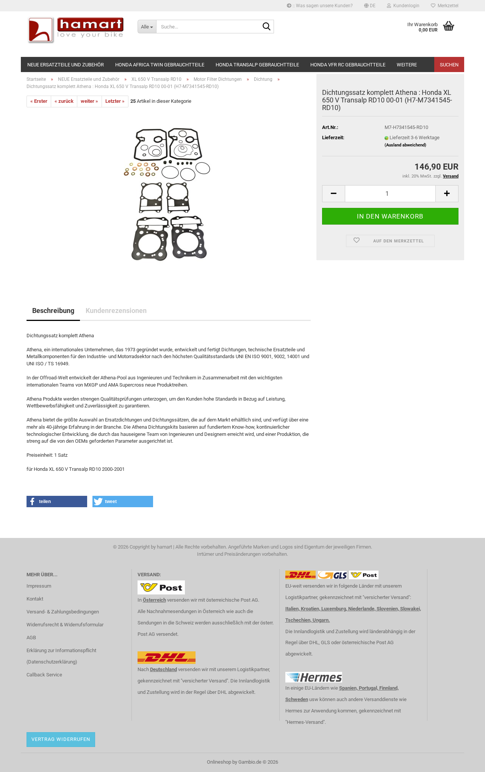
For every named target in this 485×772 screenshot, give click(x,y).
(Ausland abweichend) (405, 145)
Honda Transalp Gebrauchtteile (257, 65)
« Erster (38, 101)
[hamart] (76, 34)
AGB (31, 637)
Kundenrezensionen (116, 310)
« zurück (64, 101)
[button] (369, 5)
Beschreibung (53, 310)
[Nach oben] (464, 761)
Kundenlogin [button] (405, 5)
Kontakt (35, 599)
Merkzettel (446, 5)
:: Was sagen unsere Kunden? (322, 5)
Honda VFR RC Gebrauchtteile (347, 65)
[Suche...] (267, 27)
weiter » (89, 101)
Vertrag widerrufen (60, 739)
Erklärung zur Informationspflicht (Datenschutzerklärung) (61, 656)
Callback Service (44, 675)
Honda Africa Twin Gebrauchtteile (159, 65)
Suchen (449, 65)
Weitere (407, 65)
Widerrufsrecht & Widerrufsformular (65, 624)
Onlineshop (219, 762)
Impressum (39, 586)
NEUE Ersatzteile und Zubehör (65, 65)
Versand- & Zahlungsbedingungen (63, 612)
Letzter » (115, 101)
